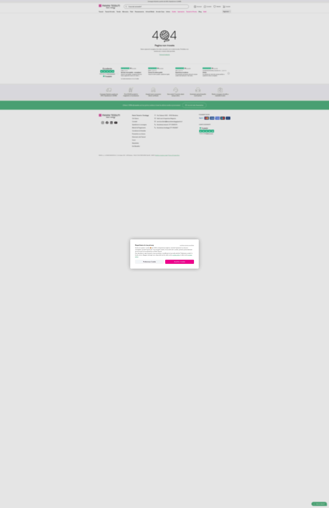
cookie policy (176, 255)
